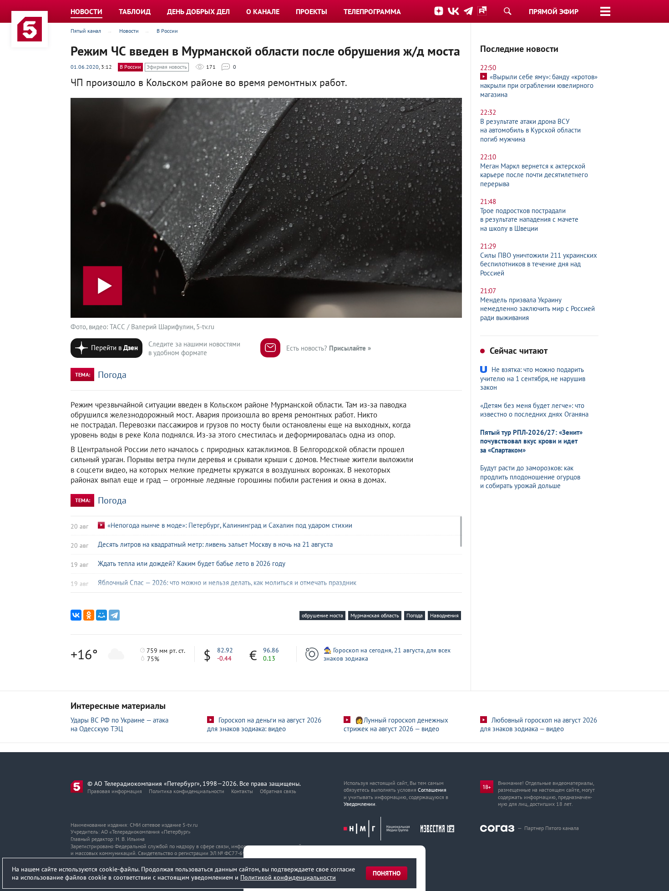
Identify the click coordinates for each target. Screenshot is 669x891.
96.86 (271, 650)
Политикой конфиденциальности (288, 877)
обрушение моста (322, 615)
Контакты (242, 791)
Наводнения (444, 615)
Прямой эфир (553, 11)
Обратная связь (278, 791)
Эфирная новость (167, 66)
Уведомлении (359, 803)
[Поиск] (507, 10)
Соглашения (432, 789)
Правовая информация (114, 791)
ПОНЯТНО (386, 873)
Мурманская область (374, 615)
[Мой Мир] (101, 615)
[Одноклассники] (88, 615)
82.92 (225, 650)
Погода (112, 375)
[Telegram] (114, 615)
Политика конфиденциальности (186, 791)
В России (130, 66)
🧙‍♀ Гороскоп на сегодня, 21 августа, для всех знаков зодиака (387, 654)
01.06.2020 (85, 66)
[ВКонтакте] (76, 615)
